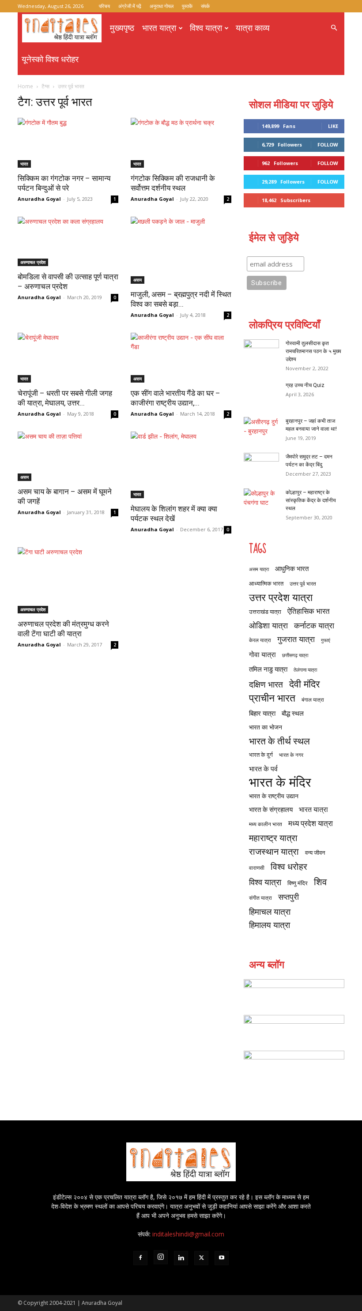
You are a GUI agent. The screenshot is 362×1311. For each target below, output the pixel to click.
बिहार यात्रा (262, 713)
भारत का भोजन (265, 727)
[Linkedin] (181, 1258)
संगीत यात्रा (260, 898)
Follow (327, 144)
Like (333, 126)
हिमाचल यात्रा (269, 911)
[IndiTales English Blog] (294, 992)
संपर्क (205, 6)
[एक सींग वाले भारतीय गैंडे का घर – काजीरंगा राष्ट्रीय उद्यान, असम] (181, 358)
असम (137, 280)
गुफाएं (325, 640)
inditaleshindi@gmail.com (188, 1234)
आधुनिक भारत (292, 568)
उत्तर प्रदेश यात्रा (281, 597)
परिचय (104, 6)
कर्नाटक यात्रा (314, 625)
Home (25, 86)
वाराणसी (256, 867)
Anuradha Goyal (39, 198)
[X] (201, 1258)
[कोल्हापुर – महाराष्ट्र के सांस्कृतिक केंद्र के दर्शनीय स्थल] (261, 500)
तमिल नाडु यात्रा (268, 669)
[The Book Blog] (294, 1028)
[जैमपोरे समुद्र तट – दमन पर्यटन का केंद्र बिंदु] (261, 465)
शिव (320, 881)
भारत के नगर (291, 755)
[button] (333, 28)
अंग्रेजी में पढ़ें (129, 6)
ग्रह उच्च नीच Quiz (305, 385)
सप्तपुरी (288, 897)
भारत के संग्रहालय (271, 809)
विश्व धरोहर (289, 866)
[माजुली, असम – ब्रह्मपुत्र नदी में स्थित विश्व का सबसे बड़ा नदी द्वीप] (181, 250)
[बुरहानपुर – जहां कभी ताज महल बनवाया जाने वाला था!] (261, 429)
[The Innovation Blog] (294, 1064)
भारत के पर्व (263, 768)
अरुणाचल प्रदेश (32, 262)
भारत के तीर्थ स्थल (279, 740)
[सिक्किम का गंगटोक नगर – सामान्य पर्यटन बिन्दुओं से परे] (68, 143)
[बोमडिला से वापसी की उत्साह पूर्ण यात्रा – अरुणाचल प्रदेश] (68, 242)
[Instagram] (161, 1257)
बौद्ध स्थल (293, 713)
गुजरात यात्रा (296, 639)
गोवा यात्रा (262, 654)
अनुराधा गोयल (161, 6)
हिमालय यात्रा (269, 925)
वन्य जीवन (315, 852)
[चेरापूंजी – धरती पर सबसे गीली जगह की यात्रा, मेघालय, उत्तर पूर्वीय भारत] (68, 358)
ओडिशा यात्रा (268, 625)
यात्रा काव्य (253, 28)
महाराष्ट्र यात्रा (273, 837)
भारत (24, 164)
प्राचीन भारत (272, 697)
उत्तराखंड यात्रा (265, 612)
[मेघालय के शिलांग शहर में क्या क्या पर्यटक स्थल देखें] (181, 465)
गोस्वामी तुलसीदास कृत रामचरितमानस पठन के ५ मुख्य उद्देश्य (313, 351)
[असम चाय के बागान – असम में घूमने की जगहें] (68, 456)
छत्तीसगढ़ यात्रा (295, 655)
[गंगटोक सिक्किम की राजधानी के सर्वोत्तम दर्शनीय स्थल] (181, 143)
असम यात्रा (259, 569)
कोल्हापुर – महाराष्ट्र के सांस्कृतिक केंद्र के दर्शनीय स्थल (311, 500)
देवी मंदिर (304, 683)
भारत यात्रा (159, 28)
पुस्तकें (187, 6)
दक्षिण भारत (266, 684)
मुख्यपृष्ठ (122, 28)
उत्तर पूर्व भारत (303, 583)
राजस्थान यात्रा (274, 851)
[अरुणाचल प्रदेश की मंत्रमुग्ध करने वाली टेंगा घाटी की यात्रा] (68, 580)
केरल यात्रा (260, 640)
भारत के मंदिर (280, 782)
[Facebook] (140, 1258)
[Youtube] (222, 1258)
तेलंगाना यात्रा (305, 670)
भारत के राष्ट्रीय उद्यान (273, 796)
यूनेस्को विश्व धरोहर (50, 59)
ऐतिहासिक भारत (308, 611)
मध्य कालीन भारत (265, 824)
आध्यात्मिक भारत (266, 583)
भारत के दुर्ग (261, 755)
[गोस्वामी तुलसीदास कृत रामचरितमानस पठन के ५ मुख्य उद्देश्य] (261, 351)
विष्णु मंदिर (297, 883)
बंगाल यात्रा (313, 699)
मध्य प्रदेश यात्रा (310, 823)
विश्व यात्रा (206, 28)
